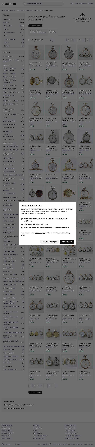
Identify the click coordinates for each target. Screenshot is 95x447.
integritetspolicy (40, 233)
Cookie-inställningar (49, 242)
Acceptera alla (67, 242)
